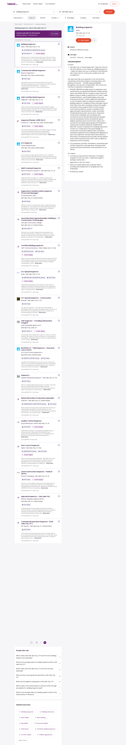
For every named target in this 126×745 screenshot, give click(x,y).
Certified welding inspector (46, 729)
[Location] (78, 12)
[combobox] (33, 12)
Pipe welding (41, 718)
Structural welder (42, 723)
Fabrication (25, 729)
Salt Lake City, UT (29, 24)
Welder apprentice (45, 735)
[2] (45, 642)
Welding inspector (27, 712)
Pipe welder (25, 718)
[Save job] (59, 44)
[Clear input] (54, 12)
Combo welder (26, 735)
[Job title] (32, 12)
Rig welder (24, 723)
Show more (39, 62)
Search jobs (18, 24)
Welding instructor (48, 712)
